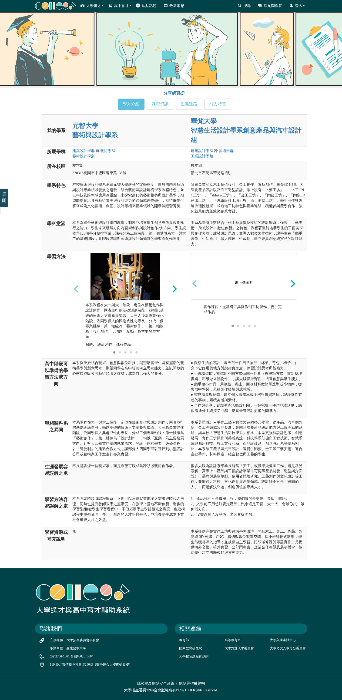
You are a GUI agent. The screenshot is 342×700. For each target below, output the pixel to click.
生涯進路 (189, 104)
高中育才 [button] (121, 6)
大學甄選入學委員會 (239, 648)
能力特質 (217, 104)
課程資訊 (160, 104)
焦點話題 (149, 6)
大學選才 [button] (93, 6)
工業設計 (202, 156)
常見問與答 (273, 6)
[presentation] (76, 288)
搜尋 (247, 6)
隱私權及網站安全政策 (155, 683)
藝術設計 (83, 156)
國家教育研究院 (190, 648)
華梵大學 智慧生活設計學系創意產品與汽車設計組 (246, 130)
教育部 (184, 640)
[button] (114, 352)
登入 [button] (298, 6)
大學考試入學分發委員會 (288, 648)
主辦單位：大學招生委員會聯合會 (74, 640)
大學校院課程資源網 (193, 656)
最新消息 (176, 6)
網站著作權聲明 (192, 683)
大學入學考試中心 (283, 640)
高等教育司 (233, 640)
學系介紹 (131, 104)
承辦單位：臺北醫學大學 (68, 648)
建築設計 (83, 151)
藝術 (107, 151)
